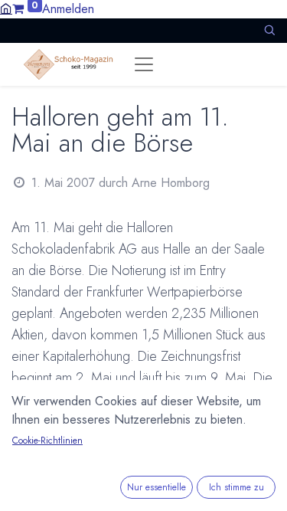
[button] (269, 30)
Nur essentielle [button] (156, 487)
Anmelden (68, 9)
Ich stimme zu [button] (236, 487)
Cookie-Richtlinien (47, 440)
